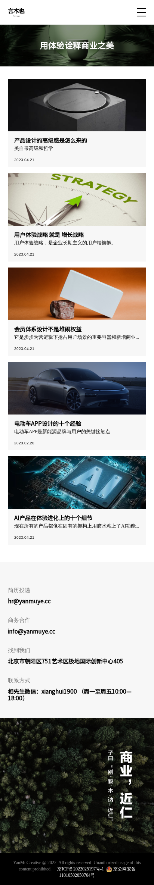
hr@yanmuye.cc (29, 601)
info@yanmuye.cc (31, 631)
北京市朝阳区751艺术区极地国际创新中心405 (65, 661)
